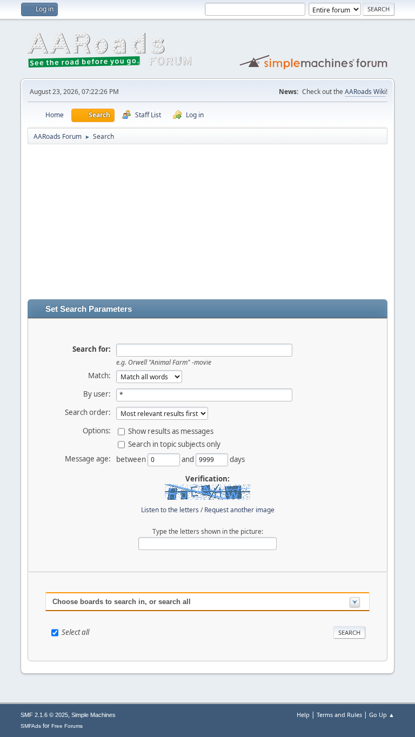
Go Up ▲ (381, 715)
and (189, 459)
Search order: (88, 412)
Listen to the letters (170, 509)
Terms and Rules (339, 715)
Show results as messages (170, 430)
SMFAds (31, 726)
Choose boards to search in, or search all (121, 602)
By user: (97, 394)
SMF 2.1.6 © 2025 (44, 715)
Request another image (239, 509)
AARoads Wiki (365, 91)
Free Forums (67, 726)
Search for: (91, 349)
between (132, 459)
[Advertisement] (207, 223)
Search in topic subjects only (174, 443)
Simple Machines (93, 715)
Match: (99, 375)
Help (303, 715)
